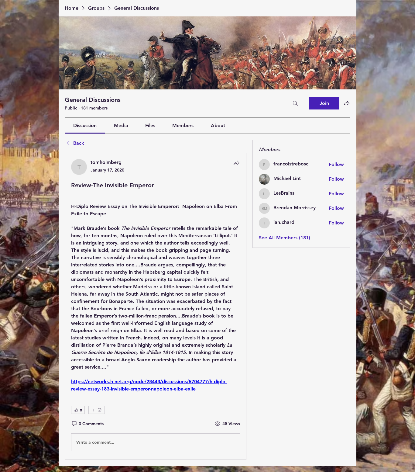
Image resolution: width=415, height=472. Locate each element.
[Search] (295, 103)
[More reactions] (96, 410)
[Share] (236, 162)
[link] (85, 125)
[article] (155, 306)
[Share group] (346, 103)
